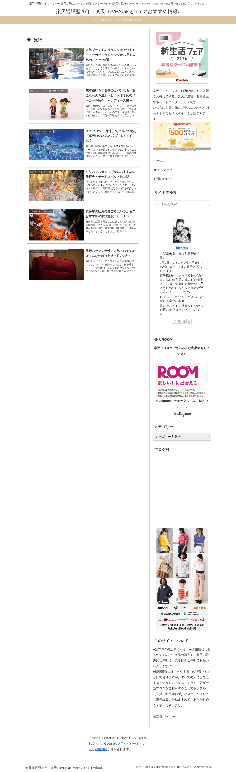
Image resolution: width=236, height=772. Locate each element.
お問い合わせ (163, 179)
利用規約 (101, 749)
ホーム (158, 161)
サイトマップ (163, 170)
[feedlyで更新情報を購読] (184, 321)
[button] (207, 204)
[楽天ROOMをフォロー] (179, 321)
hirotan (182, 248)
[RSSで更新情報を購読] (189, 321)
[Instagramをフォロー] (174, 321)
